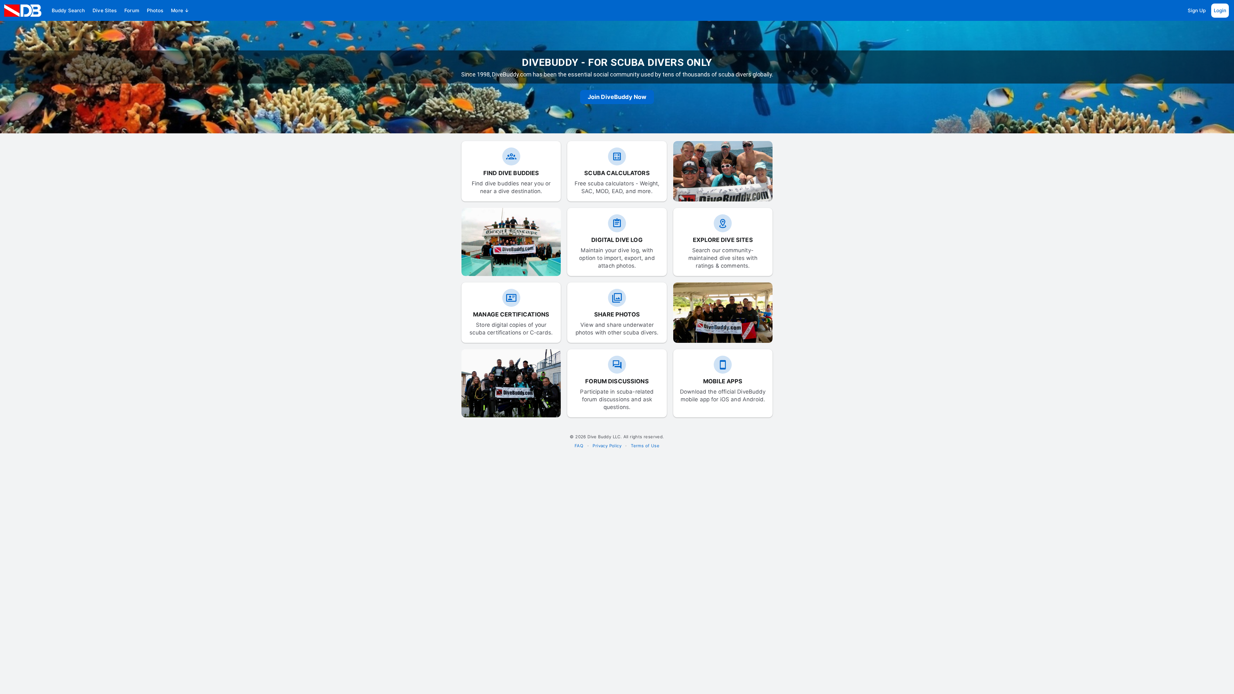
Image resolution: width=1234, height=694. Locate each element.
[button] (68, 10)
